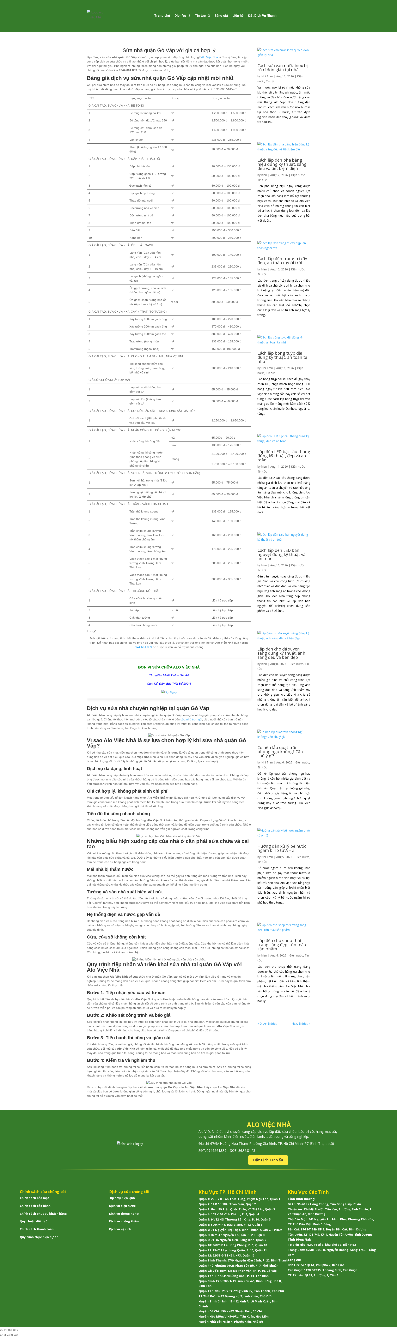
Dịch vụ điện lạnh (122, 1198)
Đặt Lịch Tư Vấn (268, 1159)
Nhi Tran (267, 76)
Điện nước (298, 175)
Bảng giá (221, 16)
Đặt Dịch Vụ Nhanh (262, 16)
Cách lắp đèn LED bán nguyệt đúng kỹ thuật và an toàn (281, 554)
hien (264, 175)
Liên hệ (238, 16)
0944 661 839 (143, 647)
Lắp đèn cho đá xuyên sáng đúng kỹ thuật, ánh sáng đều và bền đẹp (281, 653)
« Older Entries (267, 1023)
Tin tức (200, 16)
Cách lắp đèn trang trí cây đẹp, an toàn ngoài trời (282, 260)
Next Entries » (301, 1023)
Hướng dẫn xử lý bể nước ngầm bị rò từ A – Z (281, 848)
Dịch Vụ (180, 16)
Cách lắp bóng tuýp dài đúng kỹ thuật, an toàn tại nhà (282, 357)
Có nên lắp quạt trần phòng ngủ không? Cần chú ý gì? (280, 752)
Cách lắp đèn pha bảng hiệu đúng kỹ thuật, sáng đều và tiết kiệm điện (281, 164)
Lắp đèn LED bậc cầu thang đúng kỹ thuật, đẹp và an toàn (283, 456)
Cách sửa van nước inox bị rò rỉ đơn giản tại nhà (282, 67)
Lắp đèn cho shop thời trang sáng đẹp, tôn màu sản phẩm (281, 945)
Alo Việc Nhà (209, 57)
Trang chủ (162, 16)
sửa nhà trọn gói (191, 719)
